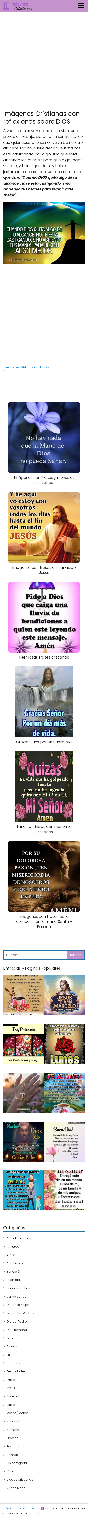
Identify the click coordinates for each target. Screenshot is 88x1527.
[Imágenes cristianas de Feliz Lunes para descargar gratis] (64, 1045)
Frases (11, 1380)
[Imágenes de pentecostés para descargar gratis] (23, 1045)
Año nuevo (15, 1263)
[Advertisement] (44, 62)
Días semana (17, 1330)
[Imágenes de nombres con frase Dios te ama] (23, 1093)
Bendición (14, 1271)
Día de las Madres (20, 1313)
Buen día (13, 1280)
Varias (11, 1471)
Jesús (11, 1388)
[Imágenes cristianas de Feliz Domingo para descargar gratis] (23, 996)
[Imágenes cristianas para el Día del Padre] (23, 1191)
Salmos (12, 1454)
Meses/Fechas (18, 1413)
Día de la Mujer (18, 1305)
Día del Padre (17, 1321)
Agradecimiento (19, 1238)
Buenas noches (18, 1288)
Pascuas (13, 1446)
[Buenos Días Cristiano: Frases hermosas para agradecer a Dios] (64, 1191)
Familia (12, 1346)
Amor (11, 1255)
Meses (11, 1405)
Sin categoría (17, 1463)
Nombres (13, 1430)
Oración (12, 1438)
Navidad (13, 1421)
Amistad (13, 1246)
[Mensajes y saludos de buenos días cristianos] (64, 1142)
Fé (8, 1355)
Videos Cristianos (20, 1479)
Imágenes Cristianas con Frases (27, 367)
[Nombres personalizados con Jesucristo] (64, 996)
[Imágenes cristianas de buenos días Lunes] (64, 1093)
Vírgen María (16, 1488)
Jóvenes (13, 1396)
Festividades (16, 1371)
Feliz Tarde (14, 1363)
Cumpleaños (16, 1296)
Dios (10, 1338)
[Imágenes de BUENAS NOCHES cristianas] (23, 1142)
